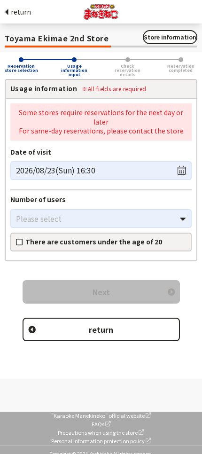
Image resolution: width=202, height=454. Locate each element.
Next (101, 291)
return (21, 11)
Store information (170, 37)
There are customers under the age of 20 (93, 241)
